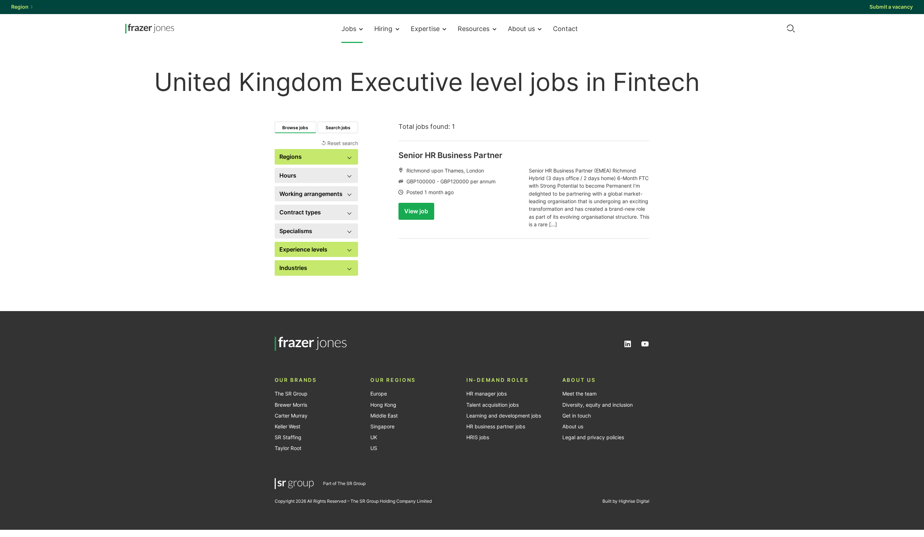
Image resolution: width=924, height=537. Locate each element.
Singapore (382, 426)
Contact (565, 28)
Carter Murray (291, 416)
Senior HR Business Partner (450, 155)
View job (416, 211)
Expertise (425, 28)
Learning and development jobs (503, 416)
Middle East (384, 416)
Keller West (287, 426)
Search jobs (338, 127)
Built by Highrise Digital (625, 501)
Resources (473, 28)
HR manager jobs (486, 394)
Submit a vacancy (891, 7)
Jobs (348, 28)
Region (20, 7)
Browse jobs (295, 127)
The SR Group (291, 394)
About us (521, 28)
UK (373, 437)
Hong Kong (383, 405)
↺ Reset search (339, 143)
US (373, 448)
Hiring (383, 28)
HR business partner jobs (495, 426)
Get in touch (576, 416)
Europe (378, 394)
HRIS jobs (477, 437)
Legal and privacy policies (593, 437)
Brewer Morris (291, 405)
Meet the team (579, 394)
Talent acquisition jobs (492, 405)
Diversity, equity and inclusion (597, 405)
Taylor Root (288, 448)
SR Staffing (288, 437)
